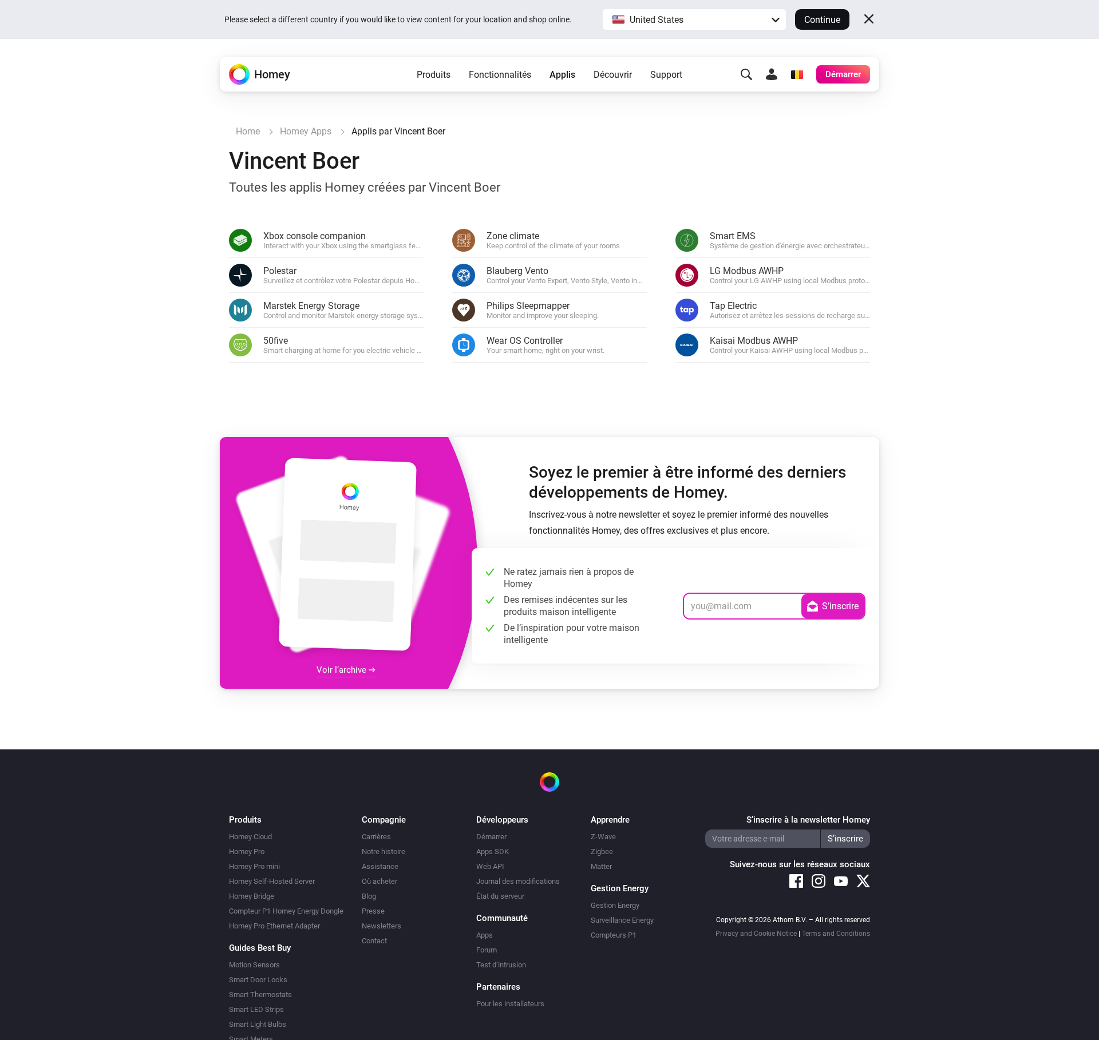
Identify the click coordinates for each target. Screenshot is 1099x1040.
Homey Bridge (251, 896)
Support (666, 74)
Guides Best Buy (260, 948)
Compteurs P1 (614, 935)
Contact (374, 940)
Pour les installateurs (510, 1003)
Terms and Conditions (836, 934)
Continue (822, 19)
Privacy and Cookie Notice (756, 934)
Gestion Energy (615, 905)
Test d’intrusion (501, 964)
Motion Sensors (254, 964)
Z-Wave (603, 836)
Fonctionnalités (500, 74)
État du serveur (500, 896)
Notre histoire (383, 851)
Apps (484, 935)
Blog (369, 896)
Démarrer (491, 836)
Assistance (380, 866)
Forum (486, 950)
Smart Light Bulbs (257, 1024)
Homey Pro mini (254, 866)
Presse (373, 911)
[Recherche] (746, 74)
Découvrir (613, 74)
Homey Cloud (250, 836)
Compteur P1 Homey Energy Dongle (286, 911)
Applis (562, 74)
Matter (601, 866)
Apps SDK (492, 851)
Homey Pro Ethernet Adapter (274, 926)
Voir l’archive (343, 670)
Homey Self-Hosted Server (272, 881)
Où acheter (379, 881)
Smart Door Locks (258, 979)
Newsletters (381, 926)
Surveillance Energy (622, 920)
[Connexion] (771, 74)
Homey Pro (246, 851)
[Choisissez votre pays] (796, 74)
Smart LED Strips (256, 1009)
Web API (490, 866)
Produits (433, 74)
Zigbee (602, 851)
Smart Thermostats (260, 994)
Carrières (376, 836)
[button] (694, 19)
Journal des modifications (518, 881)
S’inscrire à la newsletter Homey (808, 820)
